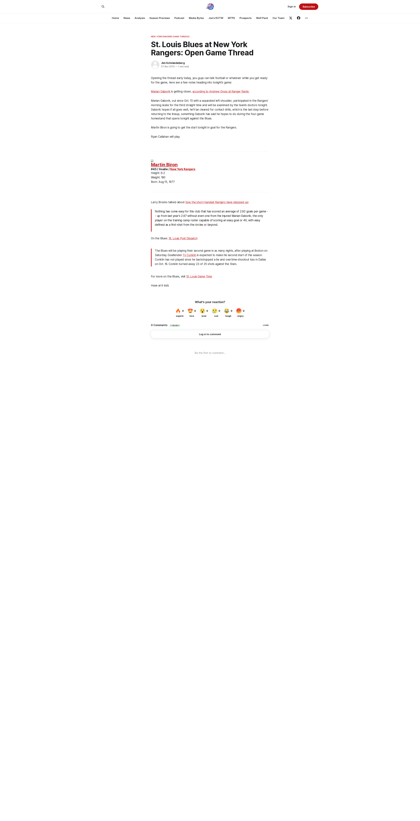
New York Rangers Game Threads (170, 36)
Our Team (278, 18)
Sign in (292, 6)
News (127, 18)
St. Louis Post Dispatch (183, 238)
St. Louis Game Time (199, 276)
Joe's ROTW (215, 18)
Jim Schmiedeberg (173, 63)
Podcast (179, 18)
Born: (154, 181)
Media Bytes (196, 18)
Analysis (140, 18)
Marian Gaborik (160, 91)
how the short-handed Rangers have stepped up (216, 202)
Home (115, 18)
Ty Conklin (189, 255)
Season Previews (159, 18)
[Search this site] (103, 6)
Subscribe (309, 6)
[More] (306, 18)
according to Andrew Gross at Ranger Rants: (220, 91)
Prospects (246, 18)
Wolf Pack (262, 18)
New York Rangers (182, 169)
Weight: (155, 177)
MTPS (231, 18)
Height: (155, 173)
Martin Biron (164, 164)
